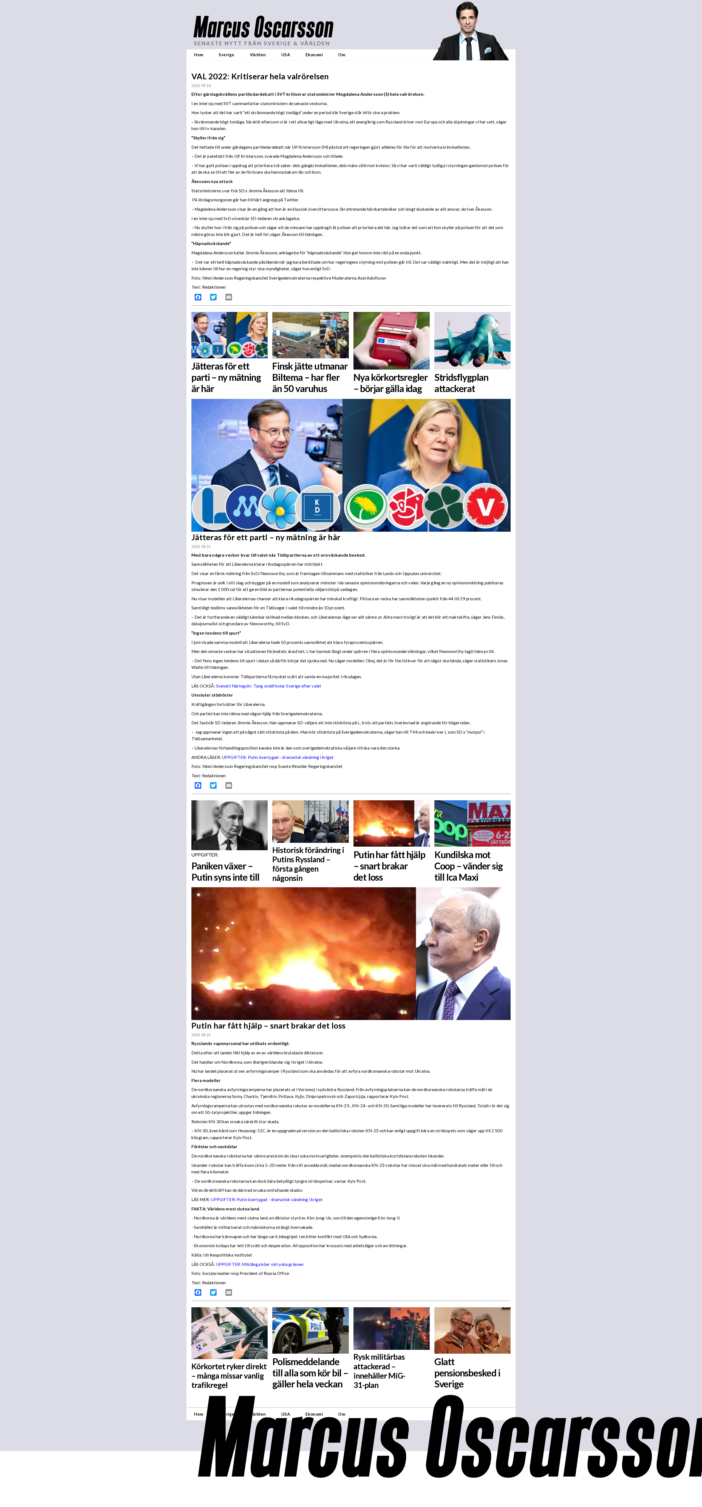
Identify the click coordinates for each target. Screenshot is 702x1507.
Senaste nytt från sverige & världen (262, 43)
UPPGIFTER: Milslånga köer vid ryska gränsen (260, 1264)
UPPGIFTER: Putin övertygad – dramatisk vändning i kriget (278, 757)
